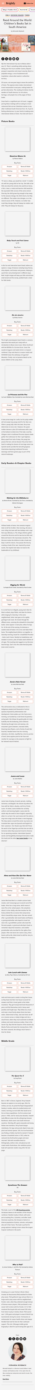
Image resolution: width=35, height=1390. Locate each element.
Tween (27, 15)
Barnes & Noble (25, 166)
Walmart (25, 175)
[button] (9, 10)
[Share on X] (6, 59)
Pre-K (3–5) (23, 9)
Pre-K (8, 15)
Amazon (9, 166)
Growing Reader (17, 15)
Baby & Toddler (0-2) (10, 9)
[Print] (17, 59)
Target (9, 175)
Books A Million (25, 171)
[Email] (13, 59)
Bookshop (9, 171)
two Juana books (22, 838)
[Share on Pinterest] (10, 59)
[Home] (11, 3)
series (23, 1210)
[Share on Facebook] (2, 59)
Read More (6, 1379)
